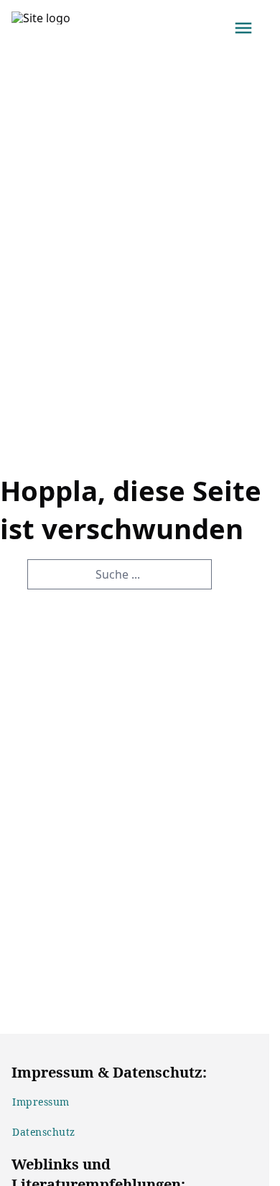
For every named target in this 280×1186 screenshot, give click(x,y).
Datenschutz (43, 1132)
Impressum (41, 1101)
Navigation (243, 28)
